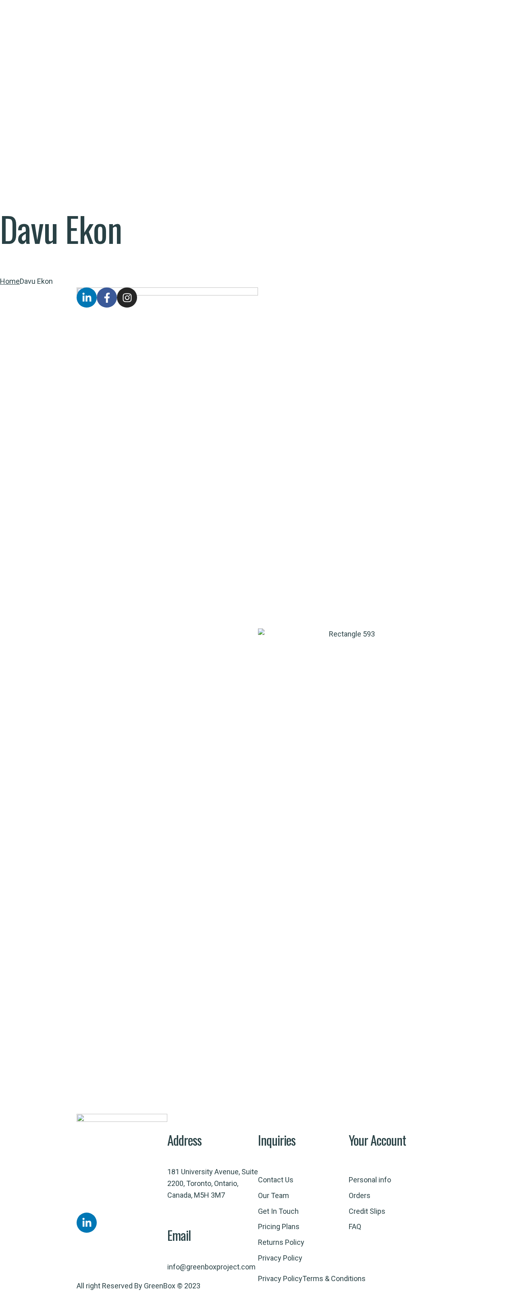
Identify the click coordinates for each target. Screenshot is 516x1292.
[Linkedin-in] (87, 1223)
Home (10, 281)
